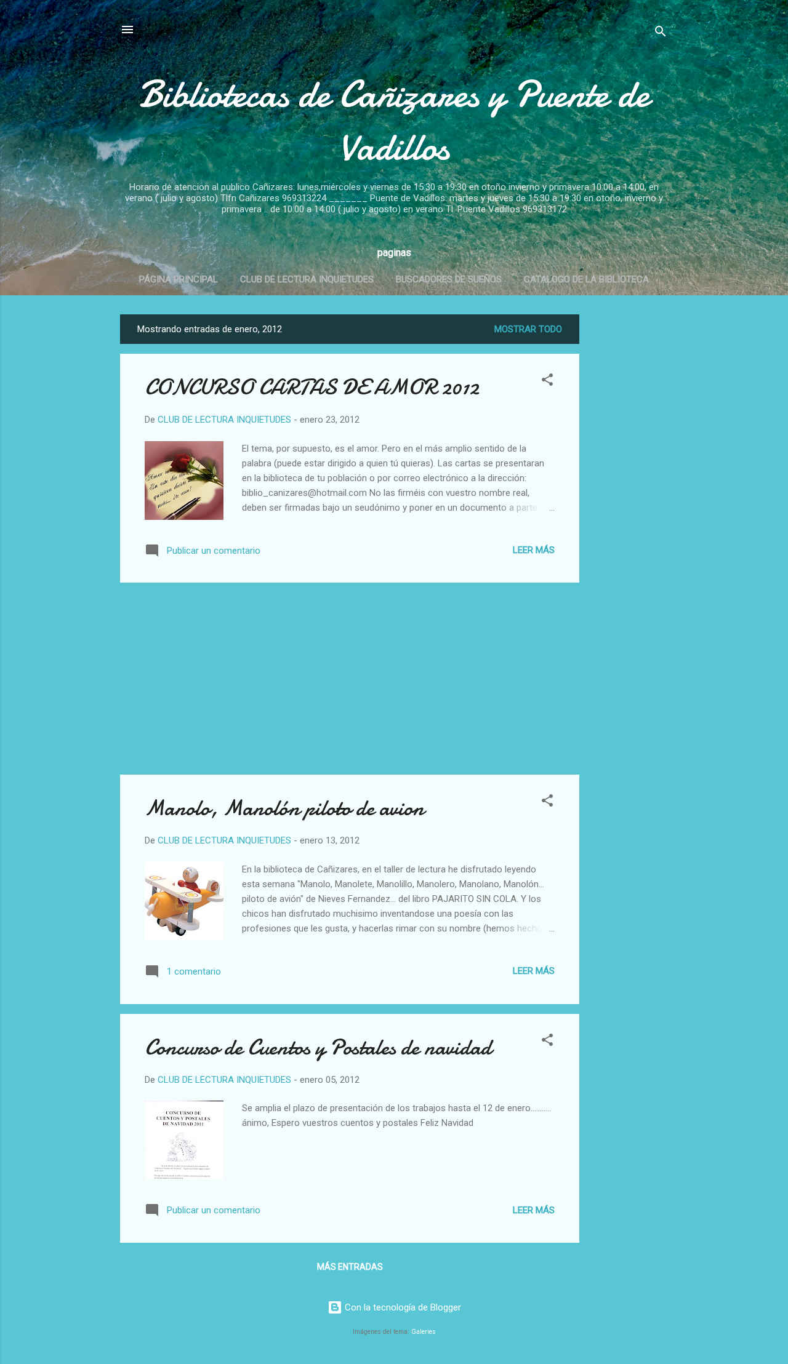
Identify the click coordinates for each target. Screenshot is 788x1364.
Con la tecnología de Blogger (401, 1307)
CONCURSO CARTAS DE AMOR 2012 (312, 387)
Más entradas (350, 1267)
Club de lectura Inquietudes (307, 279)
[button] (547, 381)
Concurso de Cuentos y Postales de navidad (318, 1047)
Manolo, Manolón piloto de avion (284, 808)
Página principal (178, 279)
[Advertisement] (628, 499)
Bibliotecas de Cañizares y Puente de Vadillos (394, 120)
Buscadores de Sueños (449, 279)
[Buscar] (660, 33)
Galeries (423, 1332)
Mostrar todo (528, 329)
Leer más (534, 550)
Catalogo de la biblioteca (586, 279)
